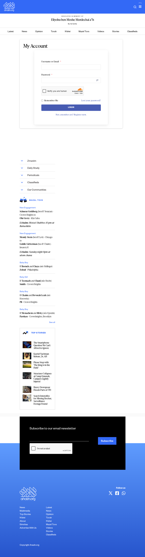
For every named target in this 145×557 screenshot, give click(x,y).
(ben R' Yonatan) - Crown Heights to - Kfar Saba (37, 215)
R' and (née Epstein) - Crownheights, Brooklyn (37, 314)
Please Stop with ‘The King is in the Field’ (42, 365)
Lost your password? (91, 100)
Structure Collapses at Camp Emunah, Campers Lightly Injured (43, 377)
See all (52, 323)
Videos (100, 32)
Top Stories (25, 514)
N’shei (67, 32)
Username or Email (51, 61)
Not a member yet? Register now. (71, 114)
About (23, 521)
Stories (115, 32)
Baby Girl (24, 277)
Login (71, 108)
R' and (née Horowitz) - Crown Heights (35, 299)
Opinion (39, 32)
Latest (11, 32)
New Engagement (28, 208)
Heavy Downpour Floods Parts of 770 (42, 388)
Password (46, 74)
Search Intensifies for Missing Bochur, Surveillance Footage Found (43, 400)
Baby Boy (24, 263)
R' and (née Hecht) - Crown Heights (36, 282)
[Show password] (97, 80)
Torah (53, 32)
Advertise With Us (28, 528)
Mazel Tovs (84, 32)
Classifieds (132, 32)
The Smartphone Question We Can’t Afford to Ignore (42, 345)
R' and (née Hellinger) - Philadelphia (36, 268)
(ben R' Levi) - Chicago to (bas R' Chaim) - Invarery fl (36, 242)
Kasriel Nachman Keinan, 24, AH (41, 355)
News (24, 32)
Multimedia (25, 511)
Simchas (24, 525)
